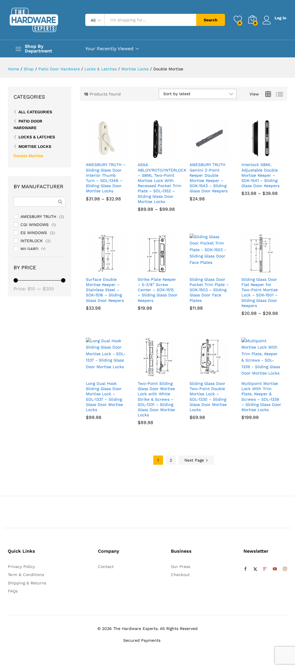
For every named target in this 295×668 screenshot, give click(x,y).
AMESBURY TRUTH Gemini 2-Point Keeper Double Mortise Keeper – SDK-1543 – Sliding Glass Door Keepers (209, 177)
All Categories (35, 112)
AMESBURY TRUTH (38, 216)
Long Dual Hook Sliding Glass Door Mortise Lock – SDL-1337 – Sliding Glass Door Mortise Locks (104, 396)
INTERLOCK (31, 240)
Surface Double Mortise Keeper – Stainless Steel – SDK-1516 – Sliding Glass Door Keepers (105, 290)
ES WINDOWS (33, 232)
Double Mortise (28, 155)
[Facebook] (245, 569)
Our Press (180, 566)
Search (211, 20)
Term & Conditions (26, 574)
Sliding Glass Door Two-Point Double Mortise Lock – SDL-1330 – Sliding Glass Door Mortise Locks (208, 396)
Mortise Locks (34, 146)
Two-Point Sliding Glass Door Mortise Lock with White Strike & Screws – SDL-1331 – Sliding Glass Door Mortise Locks (156, 399)
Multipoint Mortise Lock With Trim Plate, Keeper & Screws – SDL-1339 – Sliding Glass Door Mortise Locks (261, 396)
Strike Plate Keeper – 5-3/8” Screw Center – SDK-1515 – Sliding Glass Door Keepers (157, 290)
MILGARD (29, 248)
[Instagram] (285, 569)
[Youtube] (275, 569)
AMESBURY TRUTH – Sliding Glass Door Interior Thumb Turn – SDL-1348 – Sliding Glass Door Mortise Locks (106, 177)
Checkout (180, 574)
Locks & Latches (36, 137)
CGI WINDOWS (34, 224)
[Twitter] (255, 569)
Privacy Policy (21, 566)
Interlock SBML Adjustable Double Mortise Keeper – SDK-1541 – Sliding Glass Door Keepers (260, 175)
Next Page (194, 460)
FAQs (13, 591)
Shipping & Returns (27, 583)
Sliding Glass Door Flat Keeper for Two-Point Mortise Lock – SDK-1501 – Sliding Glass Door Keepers (259, 292)
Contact (106, 566)
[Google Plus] (265, 569)
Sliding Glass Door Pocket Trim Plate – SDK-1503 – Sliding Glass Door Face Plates (209, 290)
